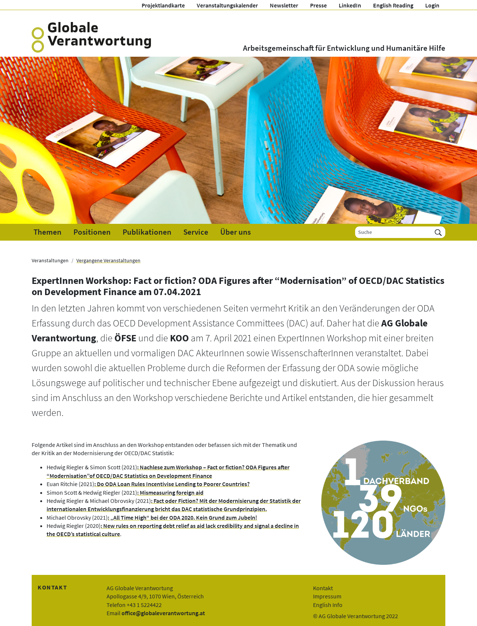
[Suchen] (438, 232)
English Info (327, 604)
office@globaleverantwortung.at (163, 613)
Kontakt (323, 588)
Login (432, 5)
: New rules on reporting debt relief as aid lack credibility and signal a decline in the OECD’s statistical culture (173, 530)
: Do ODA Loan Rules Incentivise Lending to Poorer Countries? (172, 484)
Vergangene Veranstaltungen (108, 260)
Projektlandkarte (163, 5)
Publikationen (147, 232)
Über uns (235, 232)
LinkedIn (350, 5)
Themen (47, 232)
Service (195, 232)
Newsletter (284, 5)
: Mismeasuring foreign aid (170, 492)
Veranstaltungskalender (227, 5)
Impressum (327, 596)
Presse (318, 5)
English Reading (393, 5)
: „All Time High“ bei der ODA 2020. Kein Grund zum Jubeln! (182, 517)
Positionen (92, 232)
